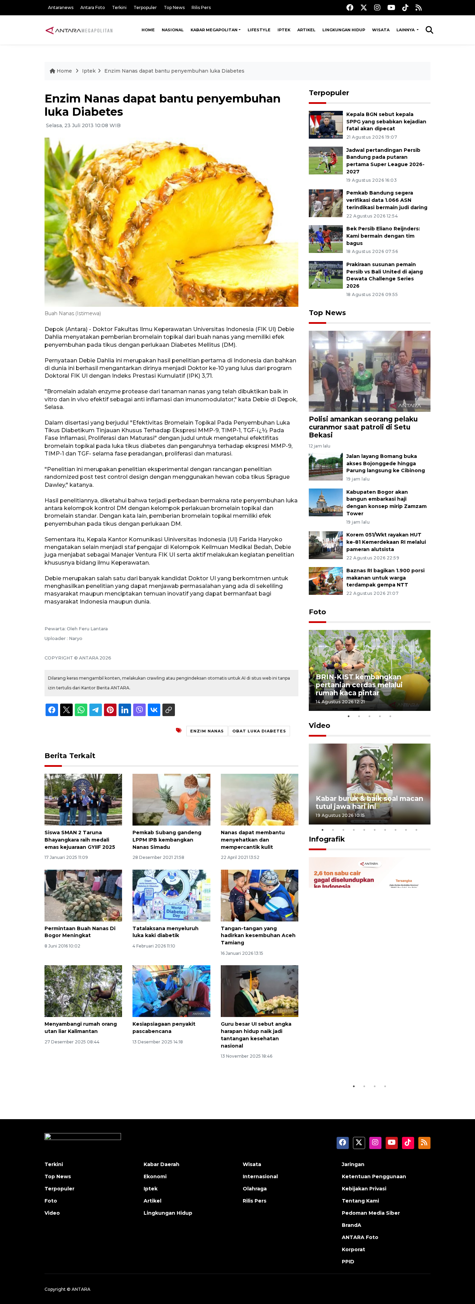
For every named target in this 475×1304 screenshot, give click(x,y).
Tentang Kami (360, 1201)
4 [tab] (380, 716)
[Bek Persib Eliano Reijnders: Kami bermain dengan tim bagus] (326, 238)
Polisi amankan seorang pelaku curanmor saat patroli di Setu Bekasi (363, 427)
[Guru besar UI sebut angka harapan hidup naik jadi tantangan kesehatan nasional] (259, 990)
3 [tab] (369, 716)
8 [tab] (395, 829)
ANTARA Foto (360, 1237)
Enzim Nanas (207, 731)
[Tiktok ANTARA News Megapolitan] (405, 7)
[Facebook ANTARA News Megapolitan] (349, 7)
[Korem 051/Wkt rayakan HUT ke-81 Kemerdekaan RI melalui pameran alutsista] (326, 544)
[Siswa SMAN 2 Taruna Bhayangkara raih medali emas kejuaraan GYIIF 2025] (83, 799)
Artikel (306, 29)
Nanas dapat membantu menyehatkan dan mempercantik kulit (253, 839)
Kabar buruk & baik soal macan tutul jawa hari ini (369, 802)
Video (319, 725)
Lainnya (406, 29)
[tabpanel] (369, 670)
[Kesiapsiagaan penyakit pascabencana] (171, 990)
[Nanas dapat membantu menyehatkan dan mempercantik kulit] (259, 799)
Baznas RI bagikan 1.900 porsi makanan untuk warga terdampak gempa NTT (385, 577)
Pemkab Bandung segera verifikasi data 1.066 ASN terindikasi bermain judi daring (386, 200)
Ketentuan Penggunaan (374, 1176)
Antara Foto (92, 7)
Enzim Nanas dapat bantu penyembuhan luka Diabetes (174, 71)
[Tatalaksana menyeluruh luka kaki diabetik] (171, 895)
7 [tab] (385, 829)
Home (148, 29)
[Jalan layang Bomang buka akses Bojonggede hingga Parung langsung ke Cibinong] (326, 466)
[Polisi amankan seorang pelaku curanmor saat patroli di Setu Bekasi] (369, 371)
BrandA (351, 1225)
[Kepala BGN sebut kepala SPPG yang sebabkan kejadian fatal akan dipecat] (326, 124)
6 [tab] (374, 829)
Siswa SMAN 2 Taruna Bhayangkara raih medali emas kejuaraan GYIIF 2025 (80, 839)
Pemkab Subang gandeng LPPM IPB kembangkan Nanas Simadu (166, 839)
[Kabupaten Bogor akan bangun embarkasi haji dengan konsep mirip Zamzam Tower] (326, 502)
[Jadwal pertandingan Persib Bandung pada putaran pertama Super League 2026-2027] (326, 160)
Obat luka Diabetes (259, 731)
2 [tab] (359, 716)
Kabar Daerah (161, 1164)
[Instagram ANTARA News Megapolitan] (377, 7)
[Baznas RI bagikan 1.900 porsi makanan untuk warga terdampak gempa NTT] (326, 580)
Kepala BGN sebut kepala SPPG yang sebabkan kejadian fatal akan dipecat (386, 121)
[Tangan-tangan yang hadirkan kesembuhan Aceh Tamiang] (259, 895)
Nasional (173, 29)
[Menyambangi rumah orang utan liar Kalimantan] (83, 990)
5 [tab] (390, 716)
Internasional (260, 1176)
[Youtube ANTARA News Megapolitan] (391, 7)
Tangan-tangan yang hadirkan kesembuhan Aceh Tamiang (258, 935)
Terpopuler (145, 7)
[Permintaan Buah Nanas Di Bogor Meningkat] (83, 895)
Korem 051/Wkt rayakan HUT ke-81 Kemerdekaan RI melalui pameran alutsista (386, 542)
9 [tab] (406, 829)
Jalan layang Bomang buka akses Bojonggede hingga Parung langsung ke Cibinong (385, 463)
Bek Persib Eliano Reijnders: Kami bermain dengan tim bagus (383, 235)
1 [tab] (348, 716)
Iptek (283, 29)
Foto (317, 612)
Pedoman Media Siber (371, 1213)
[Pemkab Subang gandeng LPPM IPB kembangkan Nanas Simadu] (171, 799)
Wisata (380, 29)
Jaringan (353, 1164)
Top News (174, 7)
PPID (348, 1261)
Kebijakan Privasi (364, 1189)
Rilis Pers (201, 7)
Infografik (327, 839)
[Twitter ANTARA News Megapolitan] (363, 7)
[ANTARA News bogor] (79, 29)
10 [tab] (416, 829)
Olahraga (255, 1189)
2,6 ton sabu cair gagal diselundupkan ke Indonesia (365, 1058)
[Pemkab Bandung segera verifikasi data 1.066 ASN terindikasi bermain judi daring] (326, 202)
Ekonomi (155, 1176)
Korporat (353, 1249)
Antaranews (60, 7)
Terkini (119, 7)
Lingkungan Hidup (343, 29)
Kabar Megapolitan (214, 29)
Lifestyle (259, 29)
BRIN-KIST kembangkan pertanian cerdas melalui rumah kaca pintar (359, 685)
